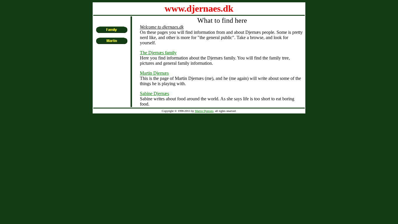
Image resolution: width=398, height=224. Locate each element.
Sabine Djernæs (154, 93)
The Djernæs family (158, 52)
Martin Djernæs (154, 73)
